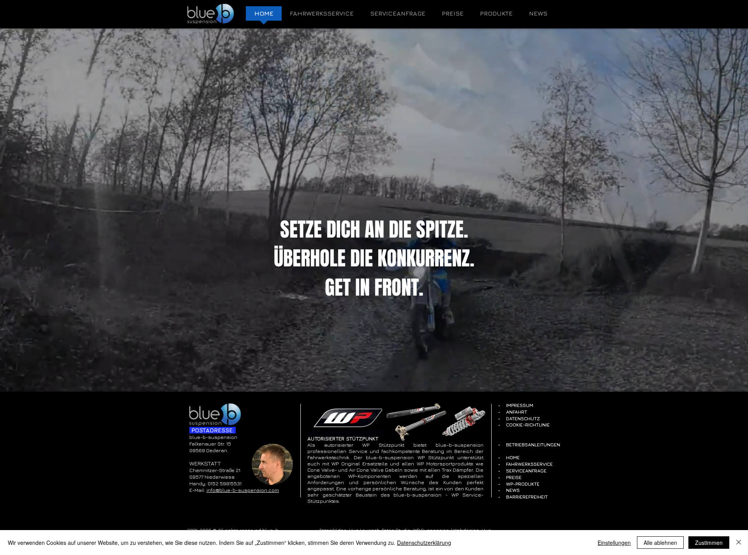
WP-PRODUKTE (523, 484)
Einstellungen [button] (614, 542)
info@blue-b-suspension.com (242, 490)
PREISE (514, 477)
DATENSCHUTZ (523, 418)
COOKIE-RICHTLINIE (528, 425)
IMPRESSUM (519, 405)
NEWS (513, 490)
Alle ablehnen (660, 542)
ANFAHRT (516, 412)
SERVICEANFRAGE (526, 471)
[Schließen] (738, 542)
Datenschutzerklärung (424, 542)
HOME (513, 457)
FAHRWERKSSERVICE (529, 464)
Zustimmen (709, 542)
